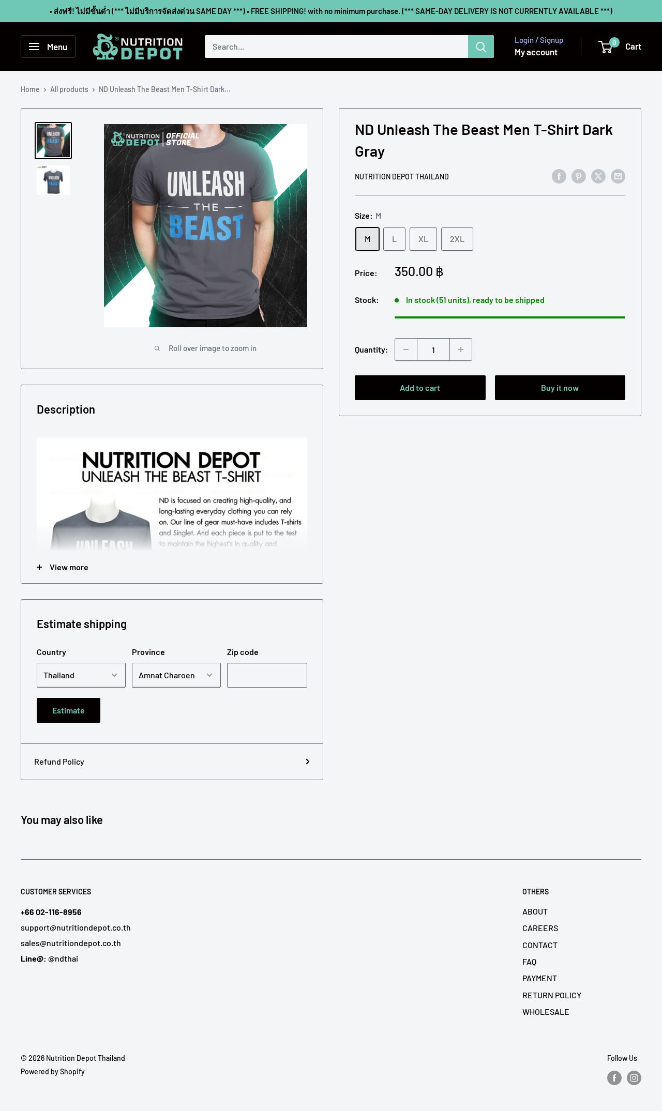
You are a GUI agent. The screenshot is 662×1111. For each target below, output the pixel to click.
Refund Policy (59, 761)
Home (30, 89)
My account (536, 52)
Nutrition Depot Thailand (402, 176)
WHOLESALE (545, 1011)
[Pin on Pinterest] (578, 176)
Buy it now (560, 387)
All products (69, 89)
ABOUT (535, 911)
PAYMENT (539, 978)
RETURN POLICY (551, 995)
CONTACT (540, 945)
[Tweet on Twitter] (598, 176)
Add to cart (420, 387)
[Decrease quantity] (406, 349)
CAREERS (540, 928)
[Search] (481, 46)
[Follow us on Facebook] (614, 1078)
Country (51, 652)
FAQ (529, 961)
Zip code (243, 652)
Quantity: (371, 349)
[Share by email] (618, 176)
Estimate (68, 710)
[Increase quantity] (461, 349)
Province (148, 652)
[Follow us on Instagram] (634, 1078)
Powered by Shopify (53, 1071)
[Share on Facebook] (559, 176)
